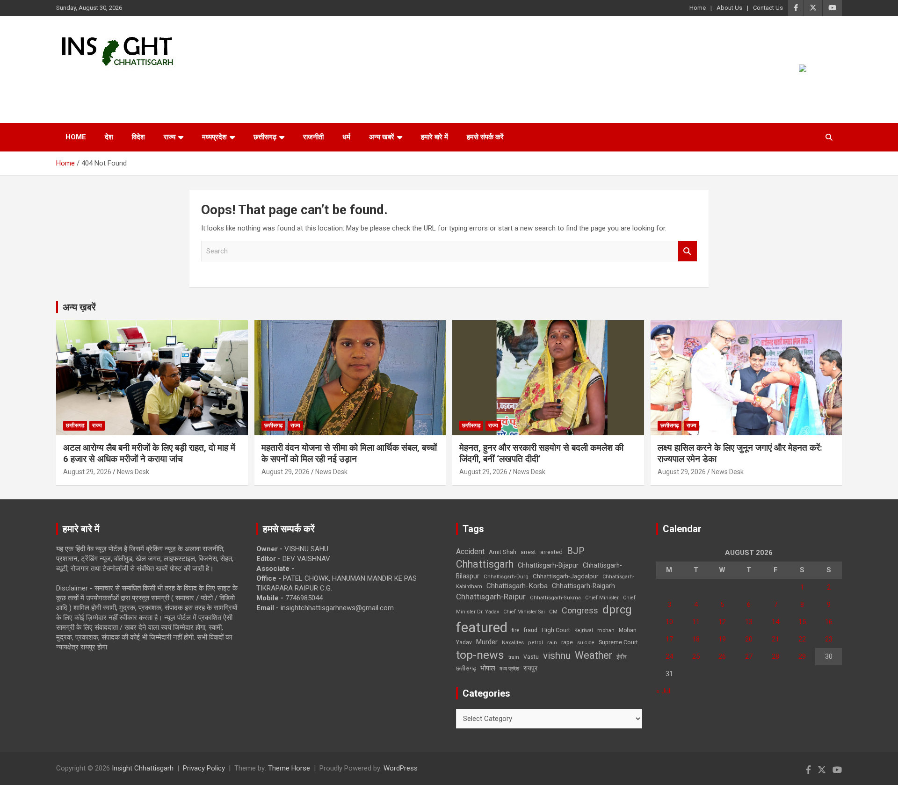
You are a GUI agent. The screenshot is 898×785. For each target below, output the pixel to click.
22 (802, 639)
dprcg (617, 609)
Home (697, 7)
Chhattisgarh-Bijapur (548, 565)
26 (722, 656)
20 (749, 639)
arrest (528, 552)
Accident (470, 551)
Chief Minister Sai (524, 612)
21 (775, 639)
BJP (576, 550)
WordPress (401, 768)
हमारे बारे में (434, 137)
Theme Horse (289, 768)
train (513, 657)
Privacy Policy (204, 768)
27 (749, 656)
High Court (556, 630)
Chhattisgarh (485, 564)
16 (829, 622)
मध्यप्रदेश (214, 137)
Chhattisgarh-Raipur (491, 596)
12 (722, 622)
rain (552, 642)
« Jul (663, 691)
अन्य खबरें (381, 137)
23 (829, 639)
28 (775, 656)
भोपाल (487, 668)
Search (687, 251)
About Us (729, 7)
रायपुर (530, 668)
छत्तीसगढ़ (466, 668)
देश (109, 137)
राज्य (169, 137)
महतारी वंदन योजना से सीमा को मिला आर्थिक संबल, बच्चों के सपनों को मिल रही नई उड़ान (349, 453)
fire (515, 630)
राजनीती (313, 137)
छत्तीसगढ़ (264, 137)
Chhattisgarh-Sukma (555, 598)
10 (669, 622)
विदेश (138, 137)
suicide (585, 643)
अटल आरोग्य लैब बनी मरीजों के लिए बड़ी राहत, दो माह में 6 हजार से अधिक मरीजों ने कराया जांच (149, 453)
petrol (535, 643)
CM (553, 611)
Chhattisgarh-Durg (506, 576)
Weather (593, 655)
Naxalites (513, 642)
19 (722, 639)
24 (669, 656)
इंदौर (621, 656)
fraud (530, 630)
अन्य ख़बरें (79, 307)
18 (696, 639)
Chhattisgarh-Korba (517, 586)
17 (669, 639)
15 (802, 622)
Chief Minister (602, 598)
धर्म (346, 137)
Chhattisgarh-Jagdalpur (565, 576)
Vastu (531, 657)
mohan (606, 630)
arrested (551, 551)
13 (749, 622)
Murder (487, 642)
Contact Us (768, 7)
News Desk (133, 471)
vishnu (557, 655)
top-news (480, 655)
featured (481, 627)
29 (802, 656)
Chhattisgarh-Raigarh (583, 586)
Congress (580, 610)
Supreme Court (618, 642)
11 (696, 622)
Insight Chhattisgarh (141, 82)
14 (775, 622)
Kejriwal (583, 630)
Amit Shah (502, 551)
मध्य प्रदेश (509, 669)
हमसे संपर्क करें (485, 137)
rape (567, 642)
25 (696, 656)
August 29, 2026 (87, 471)
